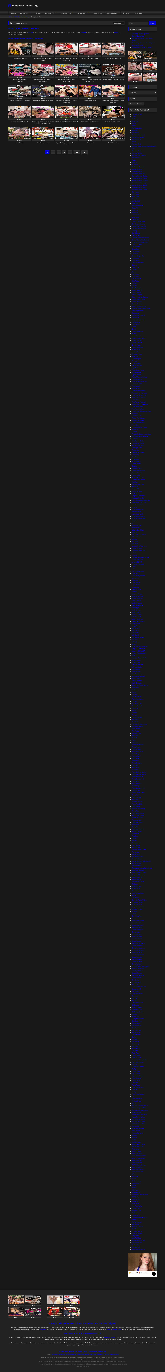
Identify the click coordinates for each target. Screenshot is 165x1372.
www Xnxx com (137, 1167)
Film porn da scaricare (139, 393)
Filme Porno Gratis (138, 420)
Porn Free (135, 719)
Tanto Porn (135, 1053)
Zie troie (134, 1220)
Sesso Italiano (136, 964)
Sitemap (71, 1351)
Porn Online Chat (138, 726)
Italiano (134, 532)
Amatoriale (135, 132)
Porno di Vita (136, 749)
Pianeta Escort (137, 706)
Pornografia (136, 806)
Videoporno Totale (138, 1128)
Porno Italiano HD (138, 777)
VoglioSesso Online (138, 1144)
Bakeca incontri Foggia (139, 183)
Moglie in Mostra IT (138, 651)
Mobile (134, 644)
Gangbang (135, 454)
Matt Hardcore (136, 610)
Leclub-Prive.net (137, 560)
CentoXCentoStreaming (58, 1354)
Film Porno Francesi (139, 402)
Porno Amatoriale (138, 745)
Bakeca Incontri (137, 169)
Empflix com (136, 322)
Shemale (135, 996)
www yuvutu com (137, 1172)
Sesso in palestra (138, 950)
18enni (134, 116)
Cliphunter (135, 258)
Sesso (134, 918)
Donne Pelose (137, 301)
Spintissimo (136, 1032)
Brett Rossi (135, 1229)
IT (132, 523)
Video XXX (135, 1126)
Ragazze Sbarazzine (139, 872)
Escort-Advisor (137, 343)
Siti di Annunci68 (137, 1003)
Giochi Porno (136, 464)
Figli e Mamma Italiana (139, 377)
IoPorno (134, 521)
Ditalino (134, 285)
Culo (133, 272)
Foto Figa (135, 438)
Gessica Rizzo (137, 1231)
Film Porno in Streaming (140, 404)
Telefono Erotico (137, 1062)
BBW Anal (135, 194)
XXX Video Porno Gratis (140, 1194)
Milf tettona (135, 642)
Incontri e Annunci (138, 509)
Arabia (134, 160)
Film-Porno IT (136, 416)
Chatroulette (136, 247)
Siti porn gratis (137, 1007)
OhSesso (135, 690)
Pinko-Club (37, 13)
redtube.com (136, 888)
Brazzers (135, 210)
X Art (133, 1174)
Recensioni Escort (138, 882)
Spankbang (136, 1023)
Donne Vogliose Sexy (139, 306)
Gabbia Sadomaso (138, 452)
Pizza (134, 710)
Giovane (135, 466)
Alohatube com (137, 128)
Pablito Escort (136, 697)
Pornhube (135, 735)
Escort (134, 329)
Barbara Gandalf (137, 1226)
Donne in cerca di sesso (140, 297)
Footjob (134, 432)
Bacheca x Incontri (138, 167)
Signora (134, 1000)
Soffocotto (135, 1016)
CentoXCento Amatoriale (140, 237)
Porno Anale (136, 747)
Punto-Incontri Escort (139, 850)
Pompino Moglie (137, 717)
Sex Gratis (135, 980)
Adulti (134, 123)
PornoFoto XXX (137, 804)
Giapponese (136, 461)
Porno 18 (135, 742)
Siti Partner (126, 13)
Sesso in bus (136, 941)
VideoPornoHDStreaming (96, 1354)
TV (133, 1096)
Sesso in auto (136, 934)
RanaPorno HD (137, 877)
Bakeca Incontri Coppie (140, 178)
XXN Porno (136, 1183)
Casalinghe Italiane (138, 224)
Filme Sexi (135, 425)
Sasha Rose (136, 1245)
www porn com (137, 1160)
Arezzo (134, 162)
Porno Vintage (137, 797)
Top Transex (136, 1073)
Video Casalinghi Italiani (140, 1105)
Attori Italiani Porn (50, 13)
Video (134, 1103)
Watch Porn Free (66, 13)
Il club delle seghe (138, 498)
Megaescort (136, 623)
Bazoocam (135, 192)
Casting (134, 231)
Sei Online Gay (137, 916)
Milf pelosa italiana (138, 637)
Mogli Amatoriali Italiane (140, 646)
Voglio (134, 1140)
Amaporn (135, 130)
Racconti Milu (136, 866)
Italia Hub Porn (137, 525)
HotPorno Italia (137, 491)
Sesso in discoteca (138, 943)
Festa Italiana (136, 363)
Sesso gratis (136, 932)
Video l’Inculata (137, 1112)
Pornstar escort (137, 831)
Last (84, 152)
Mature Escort (136, 617)
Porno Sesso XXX (138, 788)
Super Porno (136, 1048)
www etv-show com (138, 1158)
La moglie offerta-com (139, 546)
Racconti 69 (136, 854)
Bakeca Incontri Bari (138, 174)
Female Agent (136, 359)
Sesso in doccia (137, 946)
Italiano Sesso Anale (139, 534)
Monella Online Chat (139, 658)
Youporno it (136, 1215)
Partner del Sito (137, 114)
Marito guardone (137, 605)
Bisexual (135, 203)
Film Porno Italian (138, 409)
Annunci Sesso (137, 153)
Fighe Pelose (136, 372)
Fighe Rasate (136, 375)
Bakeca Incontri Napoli (139, 185)
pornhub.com (136, 733)
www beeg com (137, 1153)
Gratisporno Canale (138, 480)
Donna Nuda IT (137, 290)
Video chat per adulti (139, 1108)
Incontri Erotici (136, 512)
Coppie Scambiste (138, 263)
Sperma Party (136, 1030)
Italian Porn (136, 528)
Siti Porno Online (137, 1012)
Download (135, 317)
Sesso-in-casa (137, 977)
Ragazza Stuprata (138, 870)
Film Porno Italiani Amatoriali (141, 411)
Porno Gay (135, 754)
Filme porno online (138, 422)
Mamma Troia (136, 589)
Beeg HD (135, 199)
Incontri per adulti (137, 514)
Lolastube (135, 580)
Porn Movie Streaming (139, 724)
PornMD (134, 738)
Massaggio (135, 607)
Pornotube (135, 824)
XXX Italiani (136, 1192)
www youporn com (138, 1169)
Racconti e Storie (137, 856)
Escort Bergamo (137, 331)
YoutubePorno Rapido (139, 1217)
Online (134, 692)
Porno (134, 740)
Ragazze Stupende (138, 875)
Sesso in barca (137, 939)
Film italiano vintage (138, 391)
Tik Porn (134, 1069)
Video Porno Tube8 (138, 1124)
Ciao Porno (136, 251)
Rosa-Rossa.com (138, 893)
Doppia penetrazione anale (141, 308)
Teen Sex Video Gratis (139, 1060)
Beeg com (135, 196)
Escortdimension (137, 347)
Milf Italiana (136, 633)
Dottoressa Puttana (138, 315)
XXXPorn (135, 1201)
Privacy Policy (93, 1351)
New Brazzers (136, 674)
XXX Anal (135, 1190)
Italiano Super (136, 537)
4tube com (135, 121)
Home (14, 13)
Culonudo (135, 276)
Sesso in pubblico (138, 955)
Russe (134, 895)
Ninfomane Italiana (138, 676)
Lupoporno (135, 587)
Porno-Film (135, 799)
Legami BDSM (137, 562)
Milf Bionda (135, 628)
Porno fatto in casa (138, 751)
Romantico (135, 891)
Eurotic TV (135, 352)
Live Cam (135, 573)
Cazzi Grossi (136, 233)
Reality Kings (136, 879)
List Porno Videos (138, 571)
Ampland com (136, 139)
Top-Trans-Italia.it (137, 1076)
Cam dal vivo (136, 215)
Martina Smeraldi (137, 1233)
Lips (133, 569)
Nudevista (135, 687)
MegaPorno (136, 626)
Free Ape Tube (137, 448)
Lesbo (134, 566)
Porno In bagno (137, 763)
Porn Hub (135, 722)
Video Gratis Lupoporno (140, 1110)
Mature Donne (136, 614)
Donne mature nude (138, 299)
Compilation (136, 260)
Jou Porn (135, 544)
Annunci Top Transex (139, 155)
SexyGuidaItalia (137, 993)
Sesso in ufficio (137, 962)
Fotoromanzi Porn (138, 445)
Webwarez (135, 1149)
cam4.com (135, 217)
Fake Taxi (135, 356)
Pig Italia (135, 708)
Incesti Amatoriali (137, 505)
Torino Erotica (136, 1078)
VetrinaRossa (136, 1101)
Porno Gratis (136, 756)
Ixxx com (135, 541)
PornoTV (135, 827)
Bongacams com (137, 206)
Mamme (134, 591)
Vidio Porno (136, 1131)
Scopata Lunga (137, 909)
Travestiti (135, 1083)
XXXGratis (135, 1197)
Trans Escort (136, 1080)
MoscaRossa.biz (137, 665)
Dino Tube (135, 281)
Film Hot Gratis (137, 384)
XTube (134, 1178)
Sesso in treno (137, 959)
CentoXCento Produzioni (140, 240)
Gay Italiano (136, 457)
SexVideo (135, 991)
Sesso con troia (137, 927)
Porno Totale (136, 790)
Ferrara (134, 361)
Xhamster (135, 1176)
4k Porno (135, 119)
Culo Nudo (135, 274)
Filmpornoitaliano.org (24, 5)
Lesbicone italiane (138, 564)
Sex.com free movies (139, 987)
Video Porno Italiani (138, 1117)
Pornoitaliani (136, 811)
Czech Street (136, 279)
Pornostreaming (114, 1354)
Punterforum (136, 845)
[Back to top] (159, 1366)
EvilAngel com (137, 354)
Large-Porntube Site (138, 550)
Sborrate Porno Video (139, 900)
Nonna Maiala (136, 678)
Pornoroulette (136, 820)
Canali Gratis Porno (138, 221)
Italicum (134, 539)
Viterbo (134, 1137)
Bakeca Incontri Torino (139, 187)
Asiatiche (135, 164)
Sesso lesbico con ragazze (141, 966)
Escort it (134, 333)
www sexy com (137, 1162)
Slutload (134, 1014)
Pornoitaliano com (138, 813)
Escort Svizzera (137, 340)
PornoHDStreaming (138, 808)
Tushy (134, 1092)
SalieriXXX (135, 898)
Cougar (134, 265)
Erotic (134, 327)
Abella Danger (137, 1222)
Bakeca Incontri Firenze (140, 180)
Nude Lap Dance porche (140, 685)
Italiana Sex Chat (137, 530)
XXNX (134, 1185)
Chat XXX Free (137, 244)
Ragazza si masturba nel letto (142, 868)
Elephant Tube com (138, 320)
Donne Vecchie (137, 304)
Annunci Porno (137, 151)
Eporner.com (136, 324)
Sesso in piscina (137, 952)
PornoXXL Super (137, 829)
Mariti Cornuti (136, 601)
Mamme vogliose (137, 596)
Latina (134, 553)
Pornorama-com (137, 818)
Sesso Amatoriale (138, 920)
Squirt (134, 1037)
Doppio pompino (137, 311)
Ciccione (135, 253)
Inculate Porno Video (139, 518)
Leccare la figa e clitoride (140, 557)
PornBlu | (107, 1354)
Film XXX (135, 413)
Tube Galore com (137, 1087)
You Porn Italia (137, 1206)
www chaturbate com (139, 1156)
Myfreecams (136, 669)
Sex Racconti (136, 982)
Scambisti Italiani (137, 902)
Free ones (135, 450)
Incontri (134, 507)
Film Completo (137, 379)
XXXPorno (135, 1204)
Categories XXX (82, 13)
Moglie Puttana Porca (139, 653)
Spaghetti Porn (137, 1021)
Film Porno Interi (137, 406)
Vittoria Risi (136, 1247)
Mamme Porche (137, 594)
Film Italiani (136, 386)
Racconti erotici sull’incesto (141, 861)
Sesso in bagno (137, 936)
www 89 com (136, 1151)
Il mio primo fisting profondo (141, 500)
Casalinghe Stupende (139, 226)
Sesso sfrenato (137, 973)
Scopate (134, 911)
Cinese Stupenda (138, 256)
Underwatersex (137, 1099)
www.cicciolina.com (138, 1249)
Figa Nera (135, 368)
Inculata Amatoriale (138, 516)
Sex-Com (135, 984)
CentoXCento (24, 13)
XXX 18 (134, 1188)
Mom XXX (135, 655)
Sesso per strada (137, 971)
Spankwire (135, 1028)
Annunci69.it (136, 158)
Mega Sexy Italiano (138, 621)
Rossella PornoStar (138, 1240)
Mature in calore (137, 619)
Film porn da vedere (138, 397)
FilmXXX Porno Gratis (139, 427)
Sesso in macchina (138, 948)
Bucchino (135, 212)
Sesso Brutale (136, 923)
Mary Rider (135, 1236)
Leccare (134, 555)
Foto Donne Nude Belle (140, 436)
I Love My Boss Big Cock (140, 34)
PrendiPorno (136, 834)
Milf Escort (135, 630)
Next (76, 152)
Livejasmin (135, 578)
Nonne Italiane (137, 681)
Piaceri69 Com (137, 703)
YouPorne (135, 1213)
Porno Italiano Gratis (139, 772)
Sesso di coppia (137, 930)
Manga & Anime (137, 598)
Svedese (135, 1051)
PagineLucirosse (137, 699)
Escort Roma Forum (138, 338)
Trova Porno (136, 1085)
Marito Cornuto (137, 603)
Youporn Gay (136, 1210)
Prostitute (135, 836)
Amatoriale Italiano (138, 135)
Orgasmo (135, 694)
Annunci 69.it (136, 144)
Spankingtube (136, 1025)
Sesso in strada (137, 957)
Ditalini (134, 283)
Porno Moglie (136, 783)
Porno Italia (136, 767)
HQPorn (134, 493)
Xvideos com (136, 1181)
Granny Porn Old (137, 477)
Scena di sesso (137, 904)
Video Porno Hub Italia (139, 1115)
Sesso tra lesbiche (138, 975)
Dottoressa (135, 313)
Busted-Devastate (138, 36)
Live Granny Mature (138, 576)
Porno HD (135, 761)
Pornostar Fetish (137, 822)
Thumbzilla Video (138, 1067)
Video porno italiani (138, 1121)
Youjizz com (136, 1208)
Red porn (135, 884)
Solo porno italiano (138, 1019)
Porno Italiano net (138, 779)
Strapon (134, 1039)
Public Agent (136, 843)
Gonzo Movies (137, 473)
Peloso (134, 701)
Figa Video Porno (138, 370)
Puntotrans (135, 852)
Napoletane (136, 671)
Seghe (134, 914)
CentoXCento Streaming (140, 242)
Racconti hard (136, 863)
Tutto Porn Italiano (138, 1094)
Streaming (135, 1041)
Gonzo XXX (136, 475)
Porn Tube (135, 731)
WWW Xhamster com (139, 1165)
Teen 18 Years (137, 1057)
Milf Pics (135, 639)
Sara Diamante (137, 1242)
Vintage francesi (137, 1133)
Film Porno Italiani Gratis (22, 17)
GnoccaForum (136, 468)
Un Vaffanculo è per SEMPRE (142, 47)
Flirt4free (135, 429)
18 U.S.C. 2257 (63, 1351)
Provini (134, 838)
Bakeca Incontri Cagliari (140, 176)
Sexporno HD (136, 989)
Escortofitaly (136, 349)
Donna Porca (136, 292)
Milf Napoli (135, 635)
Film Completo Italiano (139, 381)
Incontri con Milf (97, 13)
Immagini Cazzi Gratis (139, 502)
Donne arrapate (137, 295)
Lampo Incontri (137, 548)
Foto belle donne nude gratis (141, 434)
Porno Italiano (136, 770)
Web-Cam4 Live (137, 1147)
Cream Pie (135, 267)
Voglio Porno (136, 1142)
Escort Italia (136, 336)
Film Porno (135, 400)
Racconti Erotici (137, 859)
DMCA (85, 1351)
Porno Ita (135, 765)
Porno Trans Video (138, 792)
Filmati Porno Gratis (138, 418)
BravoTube (135, 208)
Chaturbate (135, 249)
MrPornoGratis (137, 667)
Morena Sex (136, 660)
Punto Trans (136, 847)
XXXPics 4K (136, 1199)
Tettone (134, 1064)
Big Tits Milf (136, 201)
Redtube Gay (136, 886)
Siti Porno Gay (137, 1009)
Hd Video (135, 486)
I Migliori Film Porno (138, 496)
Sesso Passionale (138, 968)
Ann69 (134, 142)
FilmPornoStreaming (83, 1354)
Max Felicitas (136, 1238)
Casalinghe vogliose (139, 228)
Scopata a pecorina (138, 907)
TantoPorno (136, 1055)
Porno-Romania (137, 802)
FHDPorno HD (137, 365)
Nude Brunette (137, 683)
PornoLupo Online (138, 815)
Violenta (134, 1135)
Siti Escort (135, 1005)
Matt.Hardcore (136, 612)
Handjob (135, 482)
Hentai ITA (135, 489)
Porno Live (135, 781)
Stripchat (135, 1046)
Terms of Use (102, 1351)
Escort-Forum (136, 345)
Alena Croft (135, 1224)
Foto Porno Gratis (138, 441)
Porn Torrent (136, 729)
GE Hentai (135, 459)
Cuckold (134, 269)
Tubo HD (135, 1089)
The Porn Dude (138, 13)
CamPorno (135, 219)
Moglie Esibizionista (138, 649)
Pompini (134, 713)
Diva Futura (136, 288)
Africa (134, 126)
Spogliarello (136, 1035)
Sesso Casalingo (137, 925)
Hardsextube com (138, 484)
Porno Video (136, 795)
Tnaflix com (136, 1071)
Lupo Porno (136, 582)
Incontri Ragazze (111, 13)
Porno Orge (136, 786)
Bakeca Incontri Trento (139, 190)
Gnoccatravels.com (138, 470)
